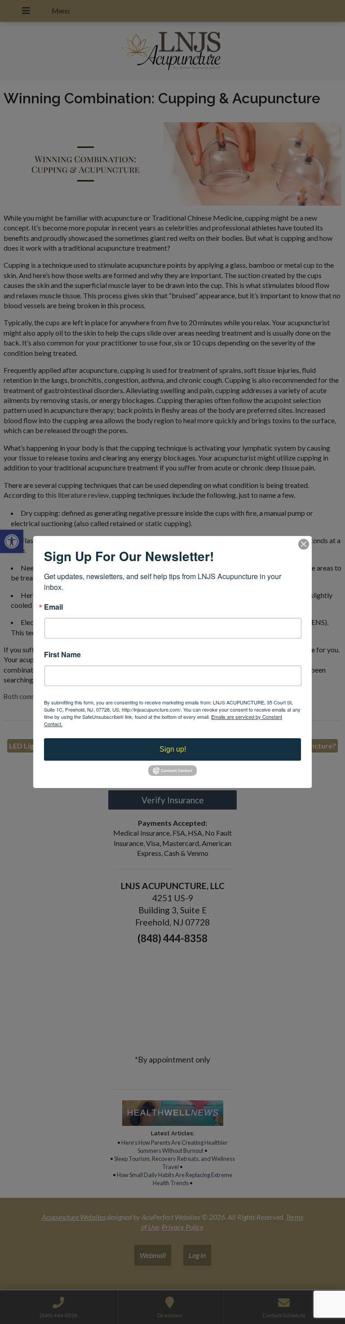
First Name (62, 654)
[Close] (303, 544)
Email (53, 607)
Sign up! (172, 749)
